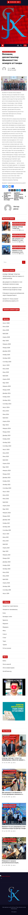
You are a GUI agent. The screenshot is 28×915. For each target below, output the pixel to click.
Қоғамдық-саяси (7, 616)
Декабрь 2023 (6, 435)
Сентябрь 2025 (7, 362)
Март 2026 (6, 340)
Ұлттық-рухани (7, 648)
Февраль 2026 (7, 344)
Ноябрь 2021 (6, 523)
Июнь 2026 (6, 330)
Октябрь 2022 (6, 484)
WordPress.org (7, 671)
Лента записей (7, 664)
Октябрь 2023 (6, 442)
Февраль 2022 (7, 513)
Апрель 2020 (6, 583)
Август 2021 (6, 534)
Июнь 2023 (6, 456)
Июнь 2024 (6, 414)
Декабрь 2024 (7, 393)
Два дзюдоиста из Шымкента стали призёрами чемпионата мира (12, 794)
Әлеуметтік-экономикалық (19, 224)
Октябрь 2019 (6, 586)
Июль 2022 (6, 495)
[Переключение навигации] (18, 45)
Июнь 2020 (6, 576)
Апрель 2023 (6, 463)
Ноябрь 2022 (6, 481)
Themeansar (14, 908)
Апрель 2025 (6, 379)
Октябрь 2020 (6, 569)
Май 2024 (5, 418)
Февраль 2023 (7, 470)
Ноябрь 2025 (6, 355)
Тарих (4, 641)
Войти (4, 661)
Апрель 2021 (6, 548)
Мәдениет (5, 623)
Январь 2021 (6, 558)
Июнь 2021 (6, 541)
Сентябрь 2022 (7, 488)
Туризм (5, 645)
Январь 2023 (6, 474)
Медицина (5, 627)
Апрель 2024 (6, 421)
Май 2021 (5, 544)
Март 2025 (6, 383)
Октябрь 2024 (6, 400)
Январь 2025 (6, 390)
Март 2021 (5, 551)
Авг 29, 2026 (15, 230)
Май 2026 (5, 333)
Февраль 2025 (7, 386)
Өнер (4, 630)
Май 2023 (5, 460)
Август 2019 (6, 593)
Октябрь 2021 (6, 527)
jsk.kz (13, 68)
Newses (21, 907)
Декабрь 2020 (6, 562)
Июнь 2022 (6, 498)
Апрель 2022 (6, 506)
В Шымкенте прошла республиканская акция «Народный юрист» (10, 862)
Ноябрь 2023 (6, 439)
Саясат (5, 634)
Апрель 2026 (6, 337)
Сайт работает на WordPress (9, 907)
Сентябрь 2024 (7, 404)
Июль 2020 (6, 572)
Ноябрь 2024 (6, 397)
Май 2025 (5, 376)
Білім (4, 613)
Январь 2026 (6, 347)
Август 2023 (6, 449)
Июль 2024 (6, 411)
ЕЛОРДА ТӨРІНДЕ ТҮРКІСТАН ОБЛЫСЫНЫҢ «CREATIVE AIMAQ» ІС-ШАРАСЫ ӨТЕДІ (13, 276)
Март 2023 (6, 467)
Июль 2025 (6, 369)
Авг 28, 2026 (15, 242)
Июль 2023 (6, 453)
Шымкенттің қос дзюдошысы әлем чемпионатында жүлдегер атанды (14, 827)
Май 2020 (5, 579)
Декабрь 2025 (6, 351)
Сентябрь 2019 (7, 590)
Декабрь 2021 (6, 520)
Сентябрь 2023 (7, 446)
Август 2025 (6, 365)
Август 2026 (6, 323)
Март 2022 (6, 509)
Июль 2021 (6, 537)
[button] (21, 45)
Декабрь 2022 (6, 477)
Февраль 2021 (6, 555)
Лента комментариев (8, 668)
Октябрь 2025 (6, 358)
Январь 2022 (6, 516)
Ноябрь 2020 (6, 565)
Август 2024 (6, 407)
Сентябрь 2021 (7, 530)
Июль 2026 (6, 326)
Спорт (4, 637)
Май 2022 (5, 502)
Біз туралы (14, 911)
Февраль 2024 (7, 428)
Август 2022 (6, 491)
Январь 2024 (6, 432)
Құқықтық (5, 620)
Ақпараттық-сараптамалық (9, 51)
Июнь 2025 (6, 372)
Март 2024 (6, 425)
